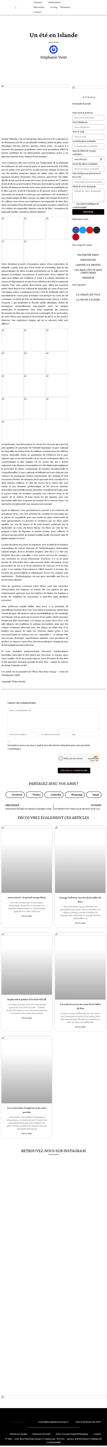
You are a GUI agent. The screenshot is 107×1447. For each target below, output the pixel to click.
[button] (39, 2)
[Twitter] (91, 7)
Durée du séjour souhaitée (85, 164)
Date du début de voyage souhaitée (84, 153)
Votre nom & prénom (82, 113)
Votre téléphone (80, 122)
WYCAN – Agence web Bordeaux (73, 1439)
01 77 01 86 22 (19, 1422)
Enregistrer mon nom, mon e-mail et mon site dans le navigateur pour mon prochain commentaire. (49, 747)
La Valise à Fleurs (88, 299)
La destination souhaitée (84, 141)
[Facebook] (87, 7)
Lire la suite (27, 916)
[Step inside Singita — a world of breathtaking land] (80, 1297)
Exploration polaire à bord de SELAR (26, 999)
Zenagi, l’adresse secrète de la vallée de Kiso (80, 900)
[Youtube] (96, 7)
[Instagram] (100, 7)
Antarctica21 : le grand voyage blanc (27, 897)
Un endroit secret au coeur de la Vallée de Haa (80, 1006)
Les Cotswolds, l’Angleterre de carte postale (26, 1110)
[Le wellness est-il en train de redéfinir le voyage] (27, 1329)
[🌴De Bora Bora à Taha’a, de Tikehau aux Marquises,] (80, 1194)
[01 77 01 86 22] (18, 1415)
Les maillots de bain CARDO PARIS (88, 271)
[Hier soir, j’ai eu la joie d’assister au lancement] (27, 1222)
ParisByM (88, 277)
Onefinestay (88, 260)
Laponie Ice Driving (88, 265)
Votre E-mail (78, 131)
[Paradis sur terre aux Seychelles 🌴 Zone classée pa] (27, 1380)
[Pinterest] (105, 7)
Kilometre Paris (88, 255)
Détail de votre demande (84, 186)
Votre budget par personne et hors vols (86, 175)
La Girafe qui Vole (88, 294)
